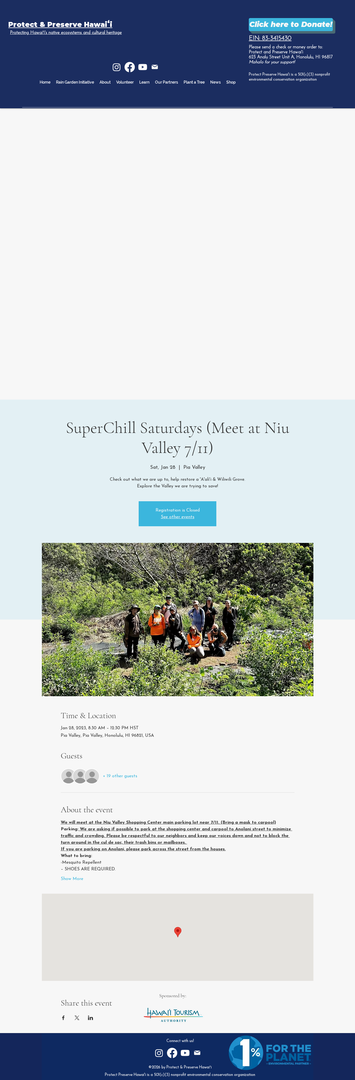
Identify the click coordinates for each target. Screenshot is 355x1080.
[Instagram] (116, 67)
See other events (177, 517)
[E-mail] (155, 67)
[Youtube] (143, 67)
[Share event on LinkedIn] (90, 1018)
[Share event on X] (77, 1018)
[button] (144, 82)
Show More (72, 879)
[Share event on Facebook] (63, 1018)
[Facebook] (130, 67)
